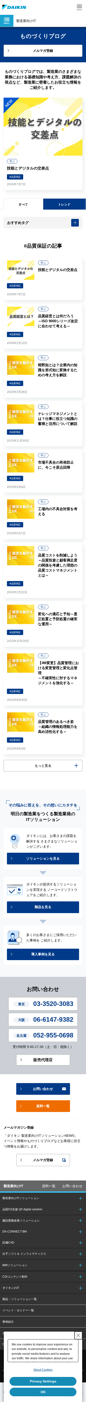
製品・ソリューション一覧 (19, 1299)
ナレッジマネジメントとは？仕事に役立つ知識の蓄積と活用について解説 (57, 419)
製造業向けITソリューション (20, 1198)
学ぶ (12, 161)
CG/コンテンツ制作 (14, 1276)
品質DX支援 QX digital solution (22, 1209)
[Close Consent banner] (78, 1335)
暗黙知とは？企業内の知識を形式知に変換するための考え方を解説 (57, 370)
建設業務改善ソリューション (21, 1220)
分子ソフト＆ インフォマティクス (24, 1253)
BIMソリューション (14, 1265)
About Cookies (43, 1369)
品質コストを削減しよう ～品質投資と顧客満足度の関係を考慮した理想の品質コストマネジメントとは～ (57, 565)
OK (43, 1392)
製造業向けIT (13, 1186)
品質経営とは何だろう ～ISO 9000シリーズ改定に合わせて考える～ (58, 321)
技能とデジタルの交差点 (28, 168)
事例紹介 (8, 1321)
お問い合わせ (72, 1186)
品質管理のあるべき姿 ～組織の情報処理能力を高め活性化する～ (57, 727)
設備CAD (8, 1242)
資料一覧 (48, 1186)
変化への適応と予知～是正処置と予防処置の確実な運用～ (57, 619)
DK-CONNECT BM (14, 1231)
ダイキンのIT (10, 1288)
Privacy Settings (43, 1381)
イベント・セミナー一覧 (18, 1310)
